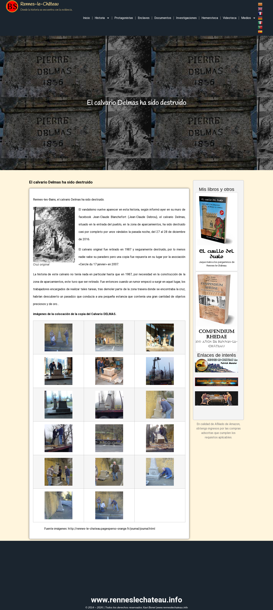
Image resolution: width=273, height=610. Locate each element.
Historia (100, 18)
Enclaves (144, 18)
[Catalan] (260, 4)
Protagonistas (123, 18)
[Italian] (260, 22)
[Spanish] (260, 31)
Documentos (162, 18)
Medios (246, 18)
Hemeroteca (210, 18)
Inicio (86, 18)
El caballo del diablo (216, 254)
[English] (260, 8)
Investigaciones (186, 18)
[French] (260, 13)
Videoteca (229, 18)
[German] (260, 17)
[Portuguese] (260, 27)
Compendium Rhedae (216, 334)
